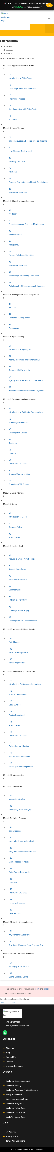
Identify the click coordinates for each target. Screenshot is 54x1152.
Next (14, 1002)
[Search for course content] (2, 33)
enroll (46, 989)
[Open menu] (49, 17)
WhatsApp (19, 7)
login (37, 989)
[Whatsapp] (5, 1032)
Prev (2, 1002)
